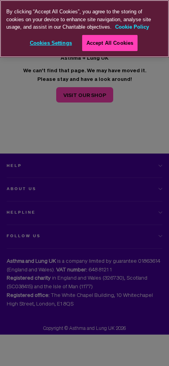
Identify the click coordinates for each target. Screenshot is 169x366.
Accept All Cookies (109, 43)
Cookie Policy (132, 27)
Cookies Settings (51, 43)
